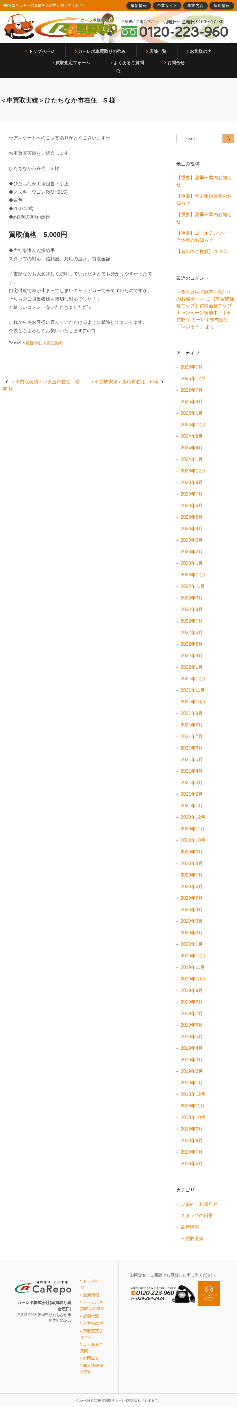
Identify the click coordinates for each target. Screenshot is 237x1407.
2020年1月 (192, 944)
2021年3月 (192, 782)
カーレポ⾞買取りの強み (102, 51)
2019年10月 (193, 978)
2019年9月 (192, 990)
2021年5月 (192, 759)
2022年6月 (192, 632)
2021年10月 (193, 701)
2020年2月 (192, 932)
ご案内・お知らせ (199, 1204)
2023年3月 (192, 540)
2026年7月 (192, 367)
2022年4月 (192, 655)
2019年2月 (192, 1071)
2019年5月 (192, 1036)
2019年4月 (192, 1048)
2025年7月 (192, 390)
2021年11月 (193, 690)
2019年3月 (192, 1059)
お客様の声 (201, 51)
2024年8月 (192, 436)
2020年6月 (192, 886)
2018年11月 (193, 1105)
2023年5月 (192, 517)
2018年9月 (192, 1128)
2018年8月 (192, 1140)
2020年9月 (192, 851)
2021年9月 (192, 713)
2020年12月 (193, 817)
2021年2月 (192, 794)
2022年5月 (192, 644)
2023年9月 (192, 482)
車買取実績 (52, 343)
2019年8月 (192, 1001)
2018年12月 (193, 1094)
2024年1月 (192, 459)
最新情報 (139, 5)
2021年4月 (192, 771)
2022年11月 (193, 586)
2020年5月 (192, 898)
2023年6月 (192, 505)
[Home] (60, 26)
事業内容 (195, 5)
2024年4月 (192, 447)
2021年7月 (192, 736)
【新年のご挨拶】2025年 (202, 251)
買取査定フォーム (72, 62)
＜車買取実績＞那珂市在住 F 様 (124, 381)
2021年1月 (192, 805)
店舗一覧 (157, 51)
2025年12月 (193, 378)
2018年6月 (192, 1163)
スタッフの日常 (197, 1215)
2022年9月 (192, 597)
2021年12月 (193, 678)
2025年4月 (192, 401)
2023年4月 (192, 528)
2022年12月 (193, 574)
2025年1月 (192, 413)
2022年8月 (192, 609)
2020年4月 (192, 909)
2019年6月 (192, 1025)
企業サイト (167, 5)
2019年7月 (192, 1013)
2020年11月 (193, 828)
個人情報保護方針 (91, 1368)
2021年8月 (192, 724)
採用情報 (222, 5)
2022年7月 (192, 621)
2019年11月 (193, 967)
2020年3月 (192, 921)
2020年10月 (193, 840)
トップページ (42, 51)
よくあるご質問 (129, 62)
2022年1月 (192, 667)
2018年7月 (192, 1152)
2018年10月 (193, 1117)
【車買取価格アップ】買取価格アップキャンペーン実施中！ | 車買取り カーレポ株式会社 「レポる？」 (205, 312)
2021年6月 (192, 747)
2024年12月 (193, 424)
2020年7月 (192, 874)
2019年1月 (192, 1082)
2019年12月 (193, 955)
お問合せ (176, 62)
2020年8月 (192, 863)
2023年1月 (192, 563)
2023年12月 (193, 470)
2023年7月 (192, 494)
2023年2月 (192, 551)
